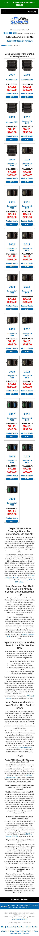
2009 (12, 117)
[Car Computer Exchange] (19, 20)
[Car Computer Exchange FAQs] (4, 906)
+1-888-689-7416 (27, 37)
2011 (27, 159)
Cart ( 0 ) (32, 12)
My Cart (35, 927)
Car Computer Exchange (24, 747)
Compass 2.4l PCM (12, 164)
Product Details (12, 94)
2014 (12, 286)
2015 (12, 329)
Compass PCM (12, 80)
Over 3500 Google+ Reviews (19, 41)
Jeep (9, 45)
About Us (20, 927)
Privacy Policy (26, 931)
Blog (2, 927)
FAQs (27, 927)
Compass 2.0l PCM (27, 122)
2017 (12, 414)
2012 (27, 202)
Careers (25, 933)
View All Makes (19, 899)
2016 (12, 371)
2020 (12, 498)
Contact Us (10, 927)
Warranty (4, 931)
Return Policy (14, 931)
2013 (27, 244)
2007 (12, 74)
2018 (12, 456)
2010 (27, 117)
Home (3, 45)
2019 (27, 456)
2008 (27, 74)
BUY (12, 97)
